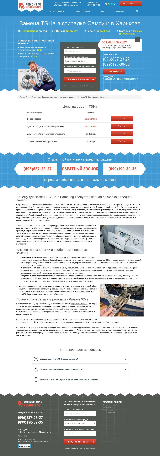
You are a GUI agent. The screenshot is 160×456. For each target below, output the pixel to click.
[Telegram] (111, 4)
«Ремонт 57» (50, 236)
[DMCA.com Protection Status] (24, 445)
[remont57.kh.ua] (30, 6)
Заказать (122, 119)
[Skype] (114, 4)
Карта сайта (22, 436)
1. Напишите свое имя (74, 47)
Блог (103, 11)
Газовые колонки (109, 412)
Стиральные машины (110, 405)
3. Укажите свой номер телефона (79, 66)
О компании (121, 11)
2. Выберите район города (76, 56)
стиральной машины (79, 303)
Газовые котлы (108, 410)
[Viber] (106, 4)
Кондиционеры (108, 407)
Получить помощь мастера (81, 79)
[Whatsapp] (109, 4)
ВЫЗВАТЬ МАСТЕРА (131, 4)
